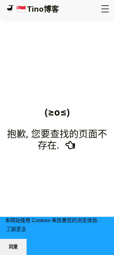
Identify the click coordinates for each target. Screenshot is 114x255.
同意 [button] (13, 246)
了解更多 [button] (16, 229)
